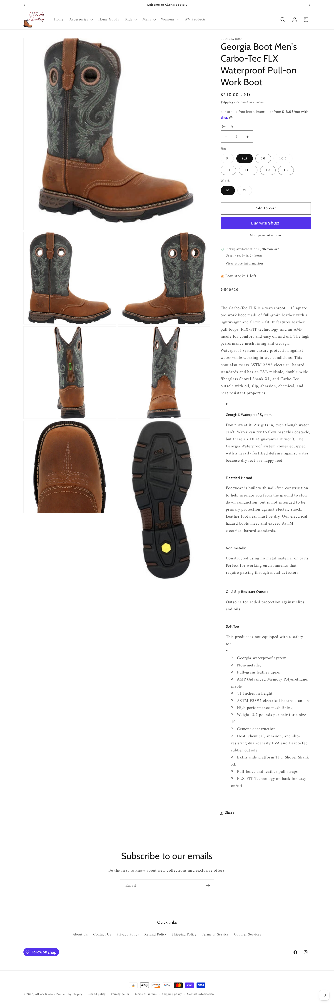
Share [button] (229, 813)
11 (228, 170)
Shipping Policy (184, 935)
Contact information (200, 994)
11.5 (248, 170)
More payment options (265, 235)
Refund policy (97, 994)
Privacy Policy (128, 935)
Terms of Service (215, 935)
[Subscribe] (208, 886)
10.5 (285, 159)
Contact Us (102, 935)
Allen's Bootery (45, 994)
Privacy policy (120, 994)
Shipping (227, 103)
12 (268, 170)
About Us (80, 935)
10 (263, 159)
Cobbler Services (247, 935)
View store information (244, 264)
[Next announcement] (310, 5)
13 (286, 170)
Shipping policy (172, 994)
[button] (80, 19)
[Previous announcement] (24, 5)
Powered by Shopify (69, 994)
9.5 (244, 159)
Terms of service (146, 994)
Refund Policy (155, 935)
